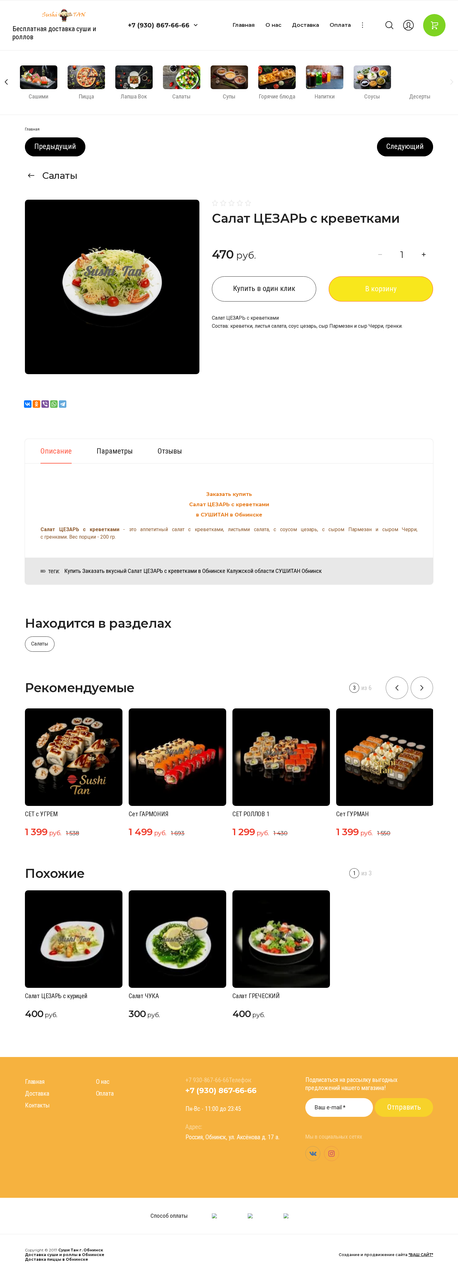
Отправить (404, 1107)
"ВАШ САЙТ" (420, 1254)
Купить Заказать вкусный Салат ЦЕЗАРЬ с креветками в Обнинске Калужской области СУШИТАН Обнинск (193, 571)
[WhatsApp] (54, 404)
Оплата (340, 25)
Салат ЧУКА (144, 996)
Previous (6, 82)
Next (452, 82)
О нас (273, 25)
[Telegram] (62, 404)
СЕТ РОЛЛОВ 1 (153, 814)
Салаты (60, 175)
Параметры (115, 451)
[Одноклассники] (36, 404)
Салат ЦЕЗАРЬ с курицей (56, 996)
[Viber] (45, 404)
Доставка (305, 25)
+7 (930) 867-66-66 (158, 25)
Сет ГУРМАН (254, 814)
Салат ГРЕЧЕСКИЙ (256, 996)
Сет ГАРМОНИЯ (51, 814)
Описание (56, 451)
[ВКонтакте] (27, 404)
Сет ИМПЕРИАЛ (362, 814)
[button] (195, 25)
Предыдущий (55, 146)
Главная (243, 25)
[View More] (362, 25)
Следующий (405, 146)
